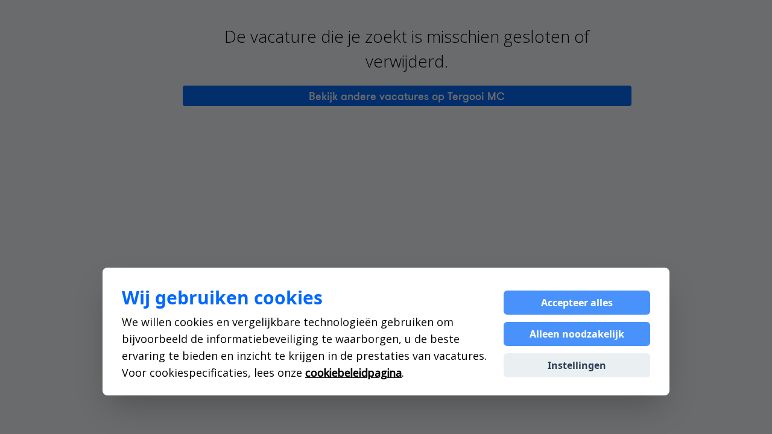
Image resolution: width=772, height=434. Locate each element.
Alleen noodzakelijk (577, 334)
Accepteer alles (577, 302)
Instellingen (577, 365)
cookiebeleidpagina (353, 372)
